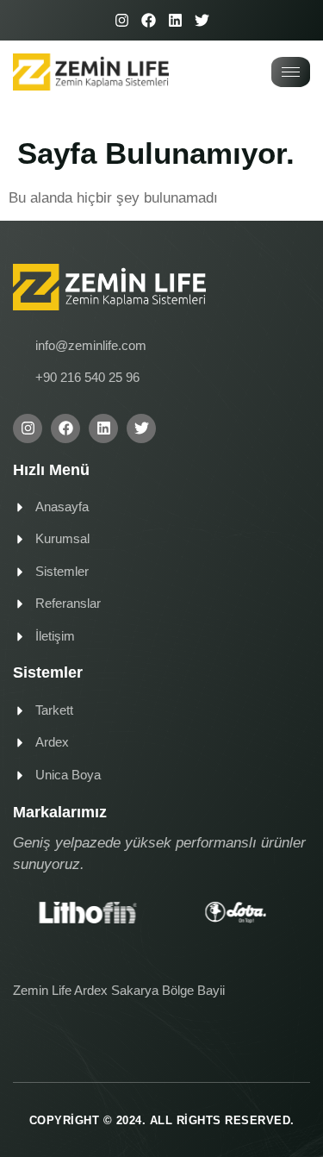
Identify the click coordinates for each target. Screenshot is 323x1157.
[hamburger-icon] (290, 72)
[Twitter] (202, 20)
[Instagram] (122, 20)
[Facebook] (148, 20)
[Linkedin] (175, 20)
